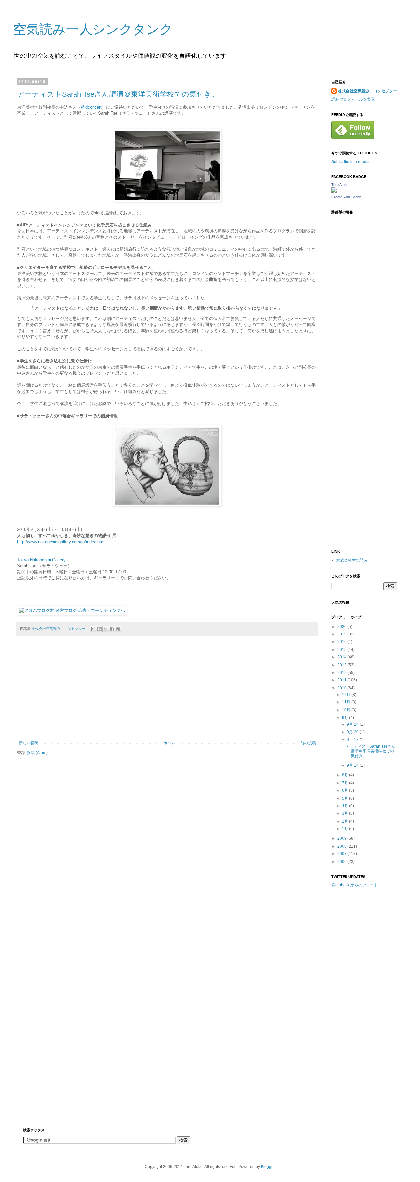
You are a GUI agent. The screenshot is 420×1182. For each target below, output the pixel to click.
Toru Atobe (339, 185)
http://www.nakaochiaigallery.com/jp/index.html (61, 541)
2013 (342, 665)
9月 (345, 717)
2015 (342, 649)
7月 (345, 783)
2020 (342, 626)
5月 (345, 798)
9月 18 (353, 739)
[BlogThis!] (99, 629)
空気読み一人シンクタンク (93, 29)
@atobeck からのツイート (354, 885)
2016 (342, 641)
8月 (345, 775)
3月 (345, 813)
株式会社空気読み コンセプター (367, 91)
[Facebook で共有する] (112, 629)
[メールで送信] (93, 629)
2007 (342, 853)
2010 (342, 688)
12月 (346, 694)
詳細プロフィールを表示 (353, 99)
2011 (342, 680)
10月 (346, 710)
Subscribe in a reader (350, 162)
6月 (345, 790)
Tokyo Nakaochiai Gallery (41, 559)
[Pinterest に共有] (118, 629)
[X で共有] (105, 629)
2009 (342, 838)
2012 (342, 672)
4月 (345, 806)
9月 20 (353, 732)
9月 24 (353, 724)
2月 (345, 821)
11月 (346, 702)
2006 (342, 861)
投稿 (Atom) (37, 752)
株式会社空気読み (352, 560)
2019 (342, 634)
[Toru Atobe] (334, 191)
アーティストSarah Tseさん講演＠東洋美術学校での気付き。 (118, 94)
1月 (345, 829)
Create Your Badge (346, 197)
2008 (342, 846)
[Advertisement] (167, 692)
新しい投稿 (28, 743)
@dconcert (91, 107)
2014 (342, 657)
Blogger (268, 1166)
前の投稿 (308, 743)
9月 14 (353, 765)
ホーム (169, 743)
